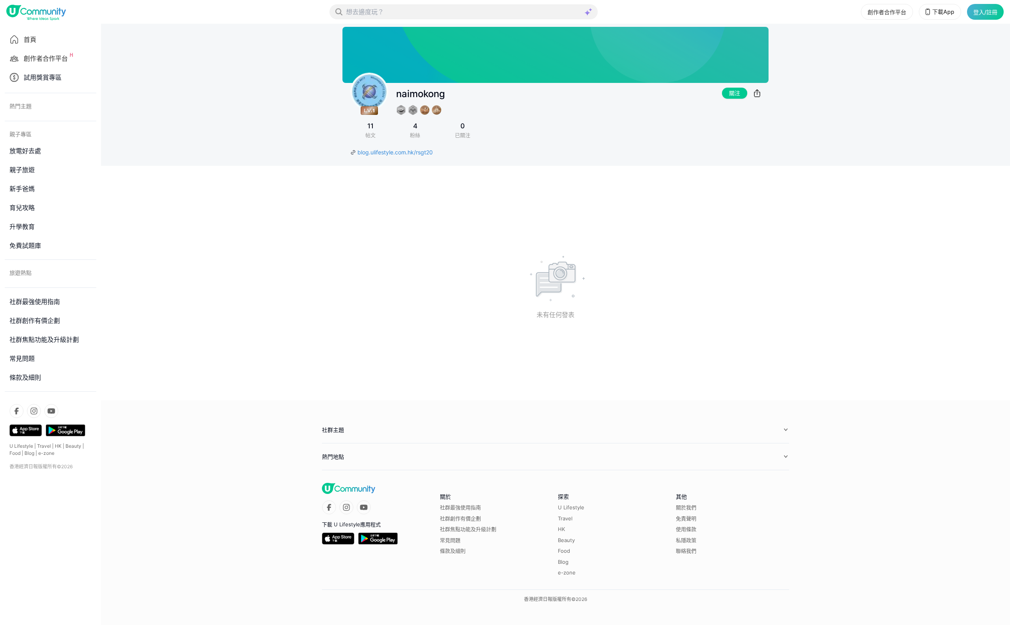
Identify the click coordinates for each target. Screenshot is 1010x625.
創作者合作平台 (887, 12)
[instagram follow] (34, 411)
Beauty (73, 446)
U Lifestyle (21, 446)
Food (15, 453)
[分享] (757, 93)
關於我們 (686, 507)
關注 (734, 93)
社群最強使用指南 (460, 507)
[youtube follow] (51, 411)
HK (58, 446)
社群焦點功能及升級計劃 (468, 529)
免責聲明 (686, 518)
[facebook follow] (16, 411)
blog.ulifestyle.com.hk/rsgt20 (395, 152)
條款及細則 (453, 551)
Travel (44, 446)
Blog (29, 453)
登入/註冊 (985, 12)
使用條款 (686, 529)
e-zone (46, 453)
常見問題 (450, 540)
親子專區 (20, 134)
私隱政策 (686, 540)
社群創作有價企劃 (460, 518)
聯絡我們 (686, 551)
